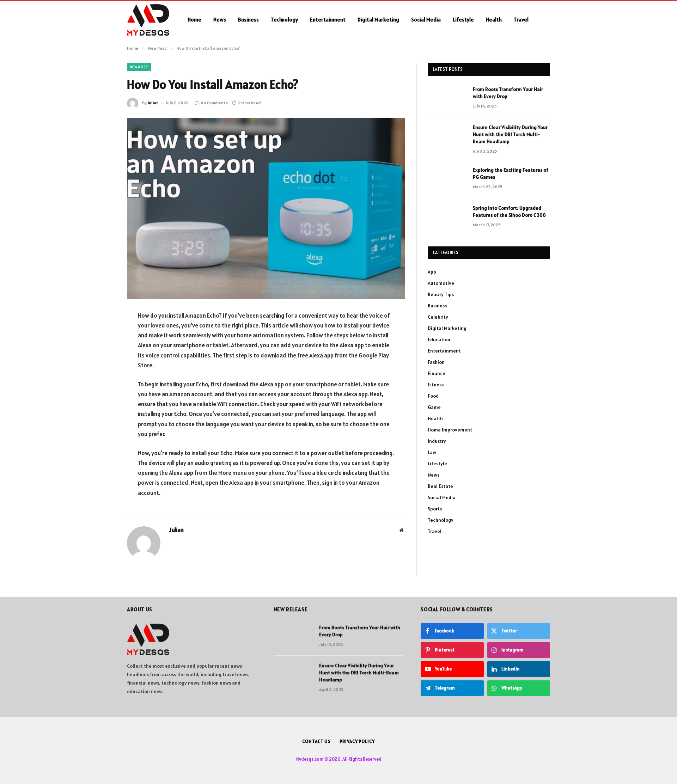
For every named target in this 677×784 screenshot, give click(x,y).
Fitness (436, 384)
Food (433, 396)
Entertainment (328, 19)
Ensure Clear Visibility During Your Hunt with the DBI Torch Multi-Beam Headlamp (510, 134)
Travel (521, 19)
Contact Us (316, 742)
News (219, 19)
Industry (437, 441)
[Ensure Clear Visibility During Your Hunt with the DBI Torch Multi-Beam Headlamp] (447, 136)
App (432, 272)
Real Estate (440, 486)
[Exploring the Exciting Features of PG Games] (447, 179)
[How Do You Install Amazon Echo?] (266, 208)
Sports (435, 509)
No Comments (214, 102)
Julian (153, 102)
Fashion (436, 362)
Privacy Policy (357, 742)
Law (432, 452)
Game (434, 407)
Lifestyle (463, 19)
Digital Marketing (378, 19)
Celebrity (438, 317)
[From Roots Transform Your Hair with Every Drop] (447, 98)
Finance (436, 373)
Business (248, 19)
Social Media (426, 19)
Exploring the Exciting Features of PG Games (510, 173)
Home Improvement (450, 430)
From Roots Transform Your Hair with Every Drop (508, 92)
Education (439, 339)
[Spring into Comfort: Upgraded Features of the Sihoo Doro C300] (447, 217)
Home (194, 19)
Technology (284, 19)
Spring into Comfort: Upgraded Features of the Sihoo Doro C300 (509, 211)
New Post (139, 67)
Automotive (441, 283)
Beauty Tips (441, 294)
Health (494, 19)
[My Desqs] (148, 19)
